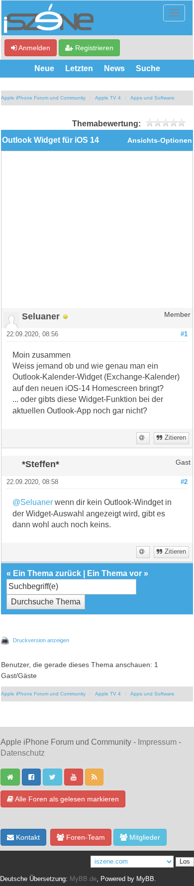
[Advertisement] (97, 233)
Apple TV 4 (108, 97)
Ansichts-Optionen (159, 140)
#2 (184, 482)
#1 (184, 334)
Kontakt (27, 837)
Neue (44, 68)
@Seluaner (32, 502)
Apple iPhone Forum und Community (43, 97)
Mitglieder (143, 837)
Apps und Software (152, 97)
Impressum (157, 742)
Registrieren (93, 48)
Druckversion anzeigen (41, 640)
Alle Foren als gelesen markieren (66, 799)
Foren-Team (84, 837)
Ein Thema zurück (47, 573)
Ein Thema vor (114, 573)
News (114, 68)
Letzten (79, 68)
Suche (148, 68)
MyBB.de (83, 879)
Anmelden (33, 48)
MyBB (145, 879)
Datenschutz (22, 753)
